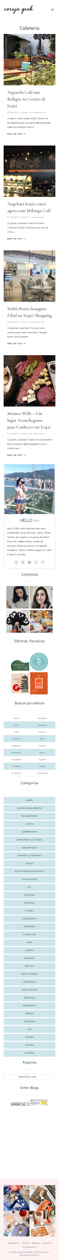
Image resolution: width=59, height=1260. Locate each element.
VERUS (42, 752)
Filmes (29, 911)
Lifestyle (29, 935)
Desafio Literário (29, 856)
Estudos (29, 895)
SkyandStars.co (29, 1255)
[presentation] (29, 59)
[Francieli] (17, 621)
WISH (42, 739)
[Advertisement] (29, 1138)
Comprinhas (29, 832)
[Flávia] (17, 597)
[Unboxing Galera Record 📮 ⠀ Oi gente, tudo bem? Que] (42, 1223)
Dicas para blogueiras (29, 871)
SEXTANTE (16, 766)
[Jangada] (39, 683)
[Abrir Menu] (52, 9)
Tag (29, 1029)
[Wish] (39, 662)
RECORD (42, 746)
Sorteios (29, 1021)
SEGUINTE (16, 739)
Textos (29, 1045)
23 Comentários (38, 112)
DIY (29, 887)
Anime (29, 800)
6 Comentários (37, 322)
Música (29, 966)
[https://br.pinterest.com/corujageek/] (43, 562)
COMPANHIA (42, 773)
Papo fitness (29, 974)
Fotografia (29, 919)
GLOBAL (42, 766)
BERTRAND (42, 725)
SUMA (16, 732)
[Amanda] (41, 597)
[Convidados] (41, 621)
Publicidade (29, 990)
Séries (29, 1014)
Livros (29, 950)
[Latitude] (20, 665)
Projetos (29, 982)
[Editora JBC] (20, 683)
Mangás (29, 958)
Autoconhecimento (29, 808)
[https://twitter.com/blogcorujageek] (36, 562)
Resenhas (29, 1006)
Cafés (24, 112)
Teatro (29, 1037)
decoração (29, 848)
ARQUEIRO (42, 718)
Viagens (30, 1053)
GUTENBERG (16, 759)
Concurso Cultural (29, 840)
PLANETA (42, 759)
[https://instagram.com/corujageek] (16, 562)
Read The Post (16, 134)
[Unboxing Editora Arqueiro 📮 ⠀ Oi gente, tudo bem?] (16, 1223)
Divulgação (29, 879)
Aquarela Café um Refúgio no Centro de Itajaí (26, 99)
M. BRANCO (16, 773)
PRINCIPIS (16, 746)
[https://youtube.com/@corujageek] (29, 562)
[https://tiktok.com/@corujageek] (23, 562)
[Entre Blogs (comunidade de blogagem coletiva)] (39, 1102)
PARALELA (42, 732)
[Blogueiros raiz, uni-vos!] (20, 1104)
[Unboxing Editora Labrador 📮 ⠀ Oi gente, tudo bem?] (42, 1198)
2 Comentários (37, 217)
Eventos (29, 903)
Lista (29, 942)
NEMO (16, 725)
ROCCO (16, 718)
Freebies (29, 927)
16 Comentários (37, 433)
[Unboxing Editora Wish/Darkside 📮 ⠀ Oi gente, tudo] (16, 1198)
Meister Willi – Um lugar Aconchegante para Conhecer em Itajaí (29, 420)
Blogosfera (29, 816)
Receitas (29, 998)
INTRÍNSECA (16, 752)
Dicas (29, 863)
